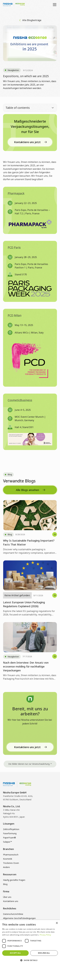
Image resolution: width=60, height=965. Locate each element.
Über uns (7, 897)
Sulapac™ (7, 841)
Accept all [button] (15, 953)
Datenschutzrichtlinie (13, 914)
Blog (5, 884)
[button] (54, 4)
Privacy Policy (45, 935)
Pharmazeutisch (10, 854)
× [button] (57, 923)
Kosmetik (7, 858)
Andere (6, 867)
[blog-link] (30, 527)
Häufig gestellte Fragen (14, 880)
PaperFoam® (9, 837)
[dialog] (30, 942)
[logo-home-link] (14, 4)
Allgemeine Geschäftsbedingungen (19, 918)
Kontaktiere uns (10, 901)
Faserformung (9, 833)
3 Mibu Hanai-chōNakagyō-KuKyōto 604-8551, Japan (14, 813)
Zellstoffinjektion (11, 829)
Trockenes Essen (11, 863)
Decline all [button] (44, 953)
